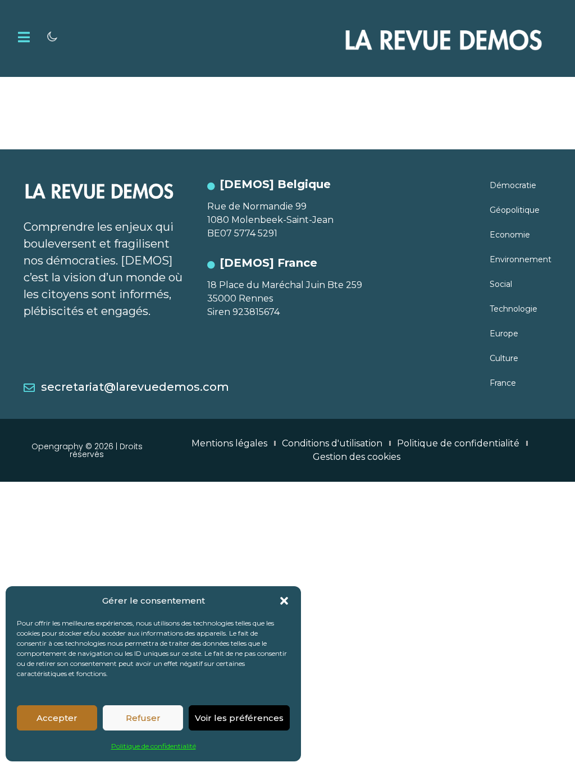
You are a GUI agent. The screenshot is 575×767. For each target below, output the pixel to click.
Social (501, 284)
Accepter (56, 718)
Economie (510, 235)
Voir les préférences (239, 718)
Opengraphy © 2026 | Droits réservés (87, 450)
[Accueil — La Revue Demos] (443, 38)
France (503, 383)
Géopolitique (515, 210)
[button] (284, 600)
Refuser (143, 718)
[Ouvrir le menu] (24, 37)
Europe (504, 333)
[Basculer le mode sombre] (52, 36)
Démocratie (513, 185)
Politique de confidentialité (153, 746)
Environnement (520, 259)
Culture (504, 358)
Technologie (513, 309)
